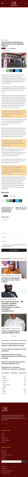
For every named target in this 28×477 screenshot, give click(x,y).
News (6, 40)
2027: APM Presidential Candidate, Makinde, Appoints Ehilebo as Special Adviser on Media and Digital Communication (10, 306)
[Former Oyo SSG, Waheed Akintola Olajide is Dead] (14, 322)
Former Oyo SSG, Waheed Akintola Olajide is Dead (10, 332)
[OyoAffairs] (7, 48)
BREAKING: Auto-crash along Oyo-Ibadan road (21, 208)
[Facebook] (10, 70)
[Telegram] (17, 70)
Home (2, 40)
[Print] (20, 70)
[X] (14, 70)
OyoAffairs (13, 48)
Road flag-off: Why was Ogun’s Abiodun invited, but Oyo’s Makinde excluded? (13, 356)
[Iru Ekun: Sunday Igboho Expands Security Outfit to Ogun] (14, 269)
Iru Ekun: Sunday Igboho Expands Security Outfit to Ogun (10, 280)
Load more (13, 336)
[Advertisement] (14, 22)
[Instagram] (5, 424)
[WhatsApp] (7, 70)
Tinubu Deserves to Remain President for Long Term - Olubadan (13, 368)
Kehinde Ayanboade (6, 275)
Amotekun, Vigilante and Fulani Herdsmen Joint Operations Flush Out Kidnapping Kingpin (7, 209)
